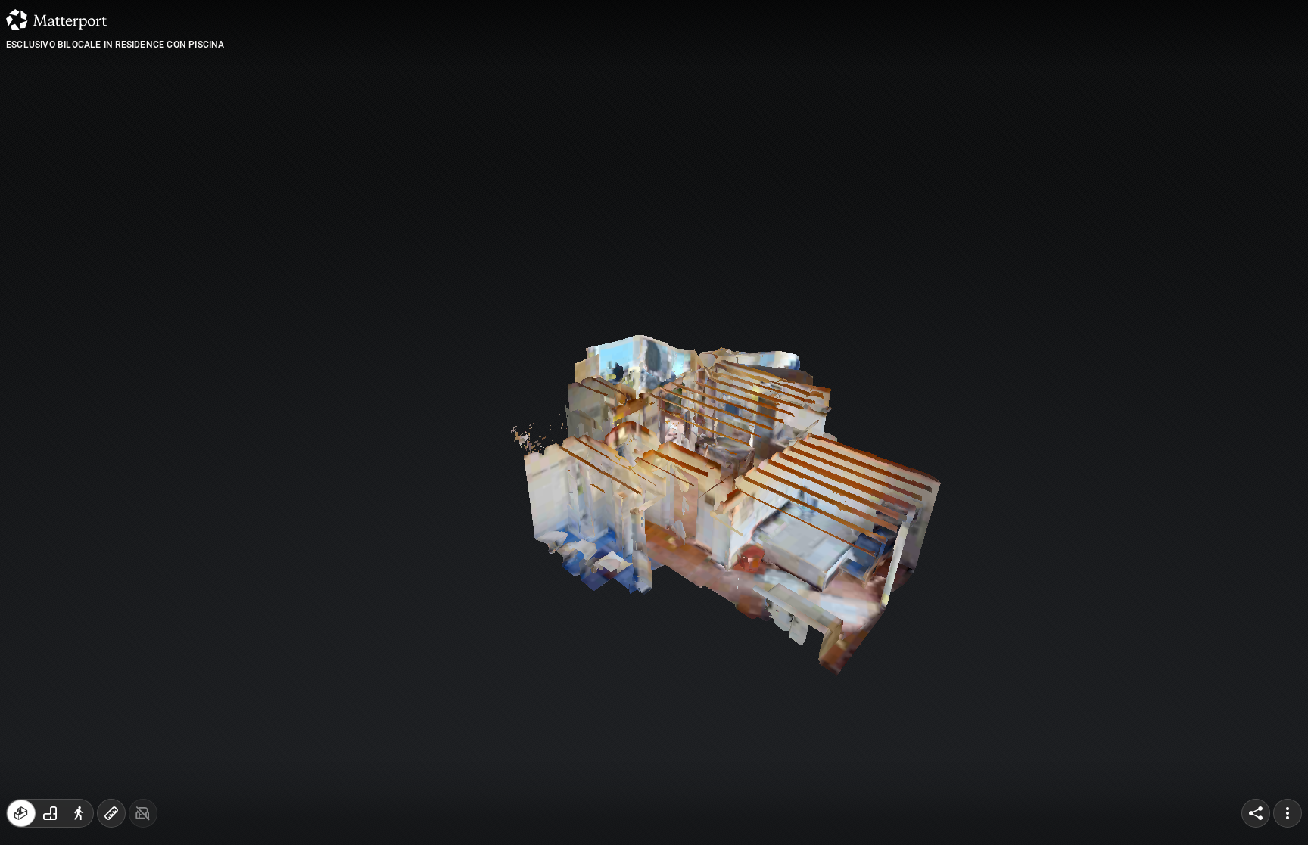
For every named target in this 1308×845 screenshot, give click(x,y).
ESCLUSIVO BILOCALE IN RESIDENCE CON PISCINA (115, 44)
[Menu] (1287, 813)
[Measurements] (111, 813)
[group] (50, 813)
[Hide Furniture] (143, 813)
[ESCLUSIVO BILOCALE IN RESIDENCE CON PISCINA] (654, 422)
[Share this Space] (1255, 813)
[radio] (21, 813)
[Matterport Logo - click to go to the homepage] (56, 19)
